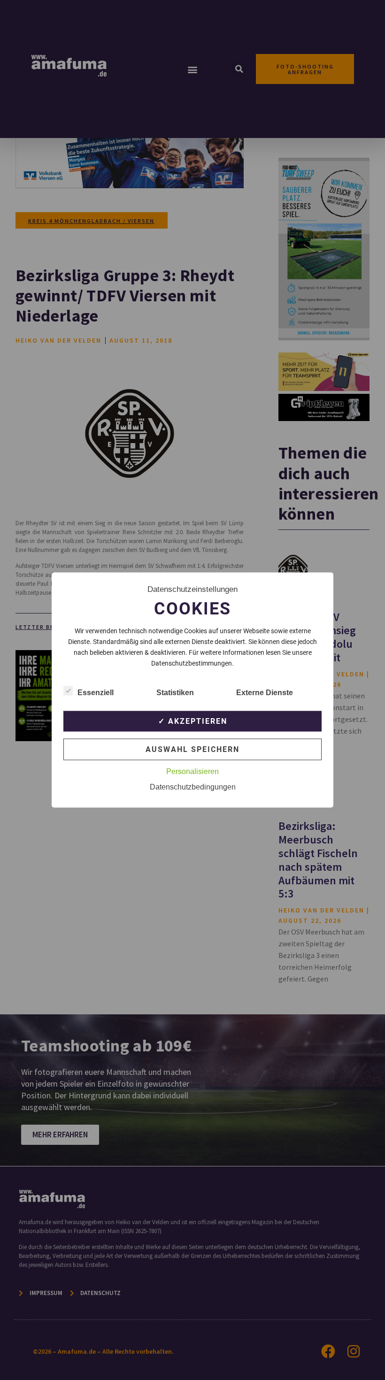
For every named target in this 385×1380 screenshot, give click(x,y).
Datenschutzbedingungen (193, 787)
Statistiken (175, 693)
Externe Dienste (264, 693)
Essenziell (95, 693)
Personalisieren (192, 771)
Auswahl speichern (192, 749)
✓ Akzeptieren (192, 721)
